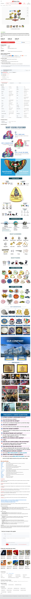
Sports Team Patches (11, 584)
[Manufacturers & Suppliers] (15, 1)
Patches (2, 576)
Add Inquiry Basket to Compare (15, 28)
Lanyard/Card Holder (18, 576)
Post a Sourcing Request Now (22, 544)
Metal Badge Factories (16, 588)
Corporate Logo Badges (4, 584)
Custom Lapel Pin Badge (16, 590)
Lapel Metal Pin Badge (23, 590)
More (1, 593)
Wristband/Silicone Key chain (11, 577)
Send (7, 544)
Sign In (2, 79)
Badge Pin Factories (23, 588)
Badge (7, 5)
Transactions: (12, 72)
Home (1, 5)
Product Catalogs (11, 573)
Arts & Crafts (4, 5)
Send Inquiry (8, 42)
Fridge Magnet (10, 576)
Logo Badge (9, 5)
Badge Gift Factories (3, 588)
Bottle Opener (17, 577)
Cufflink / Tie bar (3, 577)
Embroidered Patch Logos (18, 584)
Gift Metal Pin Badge (9, 590)
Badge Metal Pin (3, 590)
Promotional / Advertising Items (26, 577)
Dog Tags (24, 576)
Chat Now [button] (23, 42)
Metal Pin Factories (10, 588)
